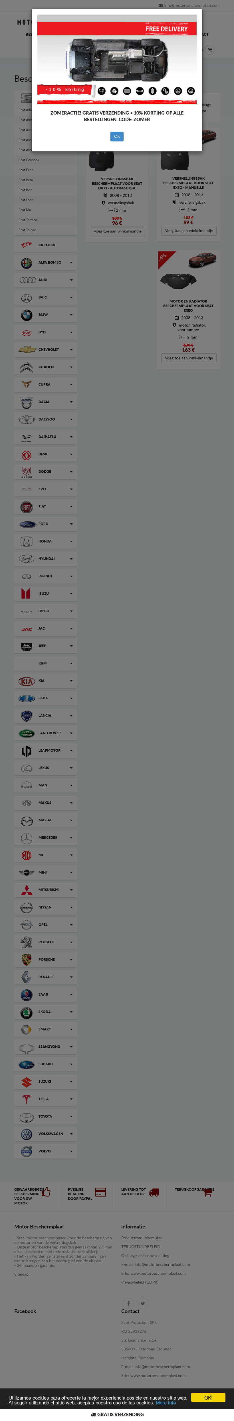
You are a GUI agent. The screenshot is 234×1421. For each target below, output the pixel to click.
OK (117, 137)
